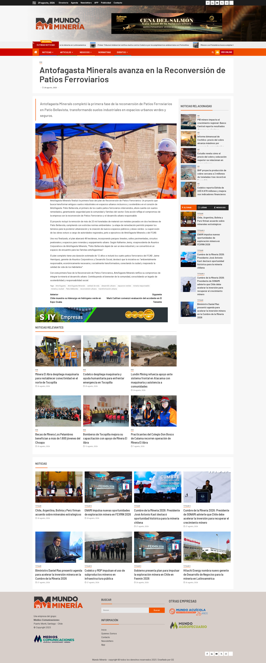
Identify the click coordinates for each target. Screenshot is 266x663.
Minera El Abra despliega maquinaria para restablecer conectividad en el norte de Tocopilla (57, 378)
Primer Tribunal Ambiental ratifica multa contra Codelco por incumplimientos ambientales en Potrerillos (102, 45)
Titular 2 (200, 230)
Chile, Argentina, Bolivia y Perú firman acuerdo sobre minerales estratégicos (210, 221)
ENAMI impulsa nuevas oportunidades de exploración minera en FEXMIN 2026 (208, 239)
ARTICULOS (65, 52)
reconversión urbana (88, 289)
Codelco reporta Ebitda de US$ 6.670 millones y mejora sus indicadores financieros (211, 191)
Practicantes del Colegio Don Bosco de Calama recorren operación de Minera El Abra (152, 438)
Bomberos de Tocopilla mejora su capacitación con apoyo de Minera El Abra (105, 438)
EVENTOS (121, 52)
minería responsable (141, 286)
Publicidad (106, 3)
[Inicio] (35, 52)
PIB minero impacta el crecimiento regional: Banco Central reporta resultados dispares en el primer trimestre (211, 126)
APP (96, 3)
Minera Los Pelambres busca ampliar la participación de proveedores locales (193, 45)
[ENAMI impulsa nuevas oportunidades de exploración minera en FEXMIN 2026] (188, 238)
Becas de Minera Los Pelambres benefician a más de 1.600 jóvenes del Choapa (57, 438)
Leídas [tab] (204, 207)
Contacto (118, 3)
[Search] (212, 52)
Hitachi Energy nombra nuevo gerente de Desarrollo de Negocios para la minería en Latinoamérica (206, 574)
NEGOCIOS (85, 52)
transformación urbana (108, 289)
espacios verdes (124, 286)
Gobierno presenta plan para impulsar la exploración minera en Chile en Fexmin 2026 (156, 574)
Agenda (74, 3)
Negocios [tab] (221, 207)
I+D (198, 115)
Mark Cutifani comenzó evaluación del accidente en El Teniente (134, 298)
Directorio (63, 3)
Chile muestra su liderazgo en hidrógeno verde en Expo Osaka (75, 298)
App (103, 644)
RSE (40, 62)
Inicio (104, 630)
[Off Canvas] (34, 3)
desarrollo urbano (108, 286)
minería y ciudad (57, 289)
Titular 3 (137, 566)
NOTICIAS (46, 52)
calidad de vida (93, 286)
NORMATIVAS (104, 52)
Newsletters (86, 3)
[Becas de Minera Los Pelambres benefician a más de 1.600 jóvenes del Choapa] (58, 411)
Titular (200, 213)
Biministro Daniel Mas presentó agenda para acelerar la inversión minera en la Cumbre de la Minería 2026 (211, 310)
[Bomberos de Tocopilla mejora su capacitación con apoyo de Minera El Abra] (106, 411)
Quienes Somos (109, 633)
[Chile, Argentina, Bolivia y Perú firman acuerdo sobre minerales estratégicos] (188, 219)
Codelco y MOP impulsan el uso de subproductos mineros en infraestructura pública (105, 574)
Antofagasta (61, 286)
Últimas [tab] (187, 207)
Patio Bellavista (72, 289)
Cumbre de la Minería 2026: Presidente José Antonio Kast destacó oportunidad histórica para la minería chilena (211, 261)
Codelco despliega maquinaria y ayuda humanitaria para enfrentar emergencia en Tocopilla (103, 378)
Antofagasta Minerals (76, 286)
